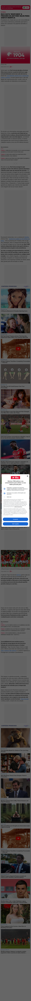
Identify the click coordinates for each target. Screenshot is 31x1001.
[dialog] (15, 500)
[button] (15, 497)
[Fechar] (27, 476)
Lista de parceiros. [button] (18, 506)
